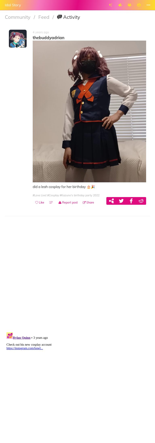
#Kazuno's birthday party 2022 (79, 195)
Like (41, 202)
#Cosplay (53, 195)
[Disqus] (77, 276)
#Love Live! (39, 195)
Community (18, 17)
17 (50, 202)
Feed (44, 17)
